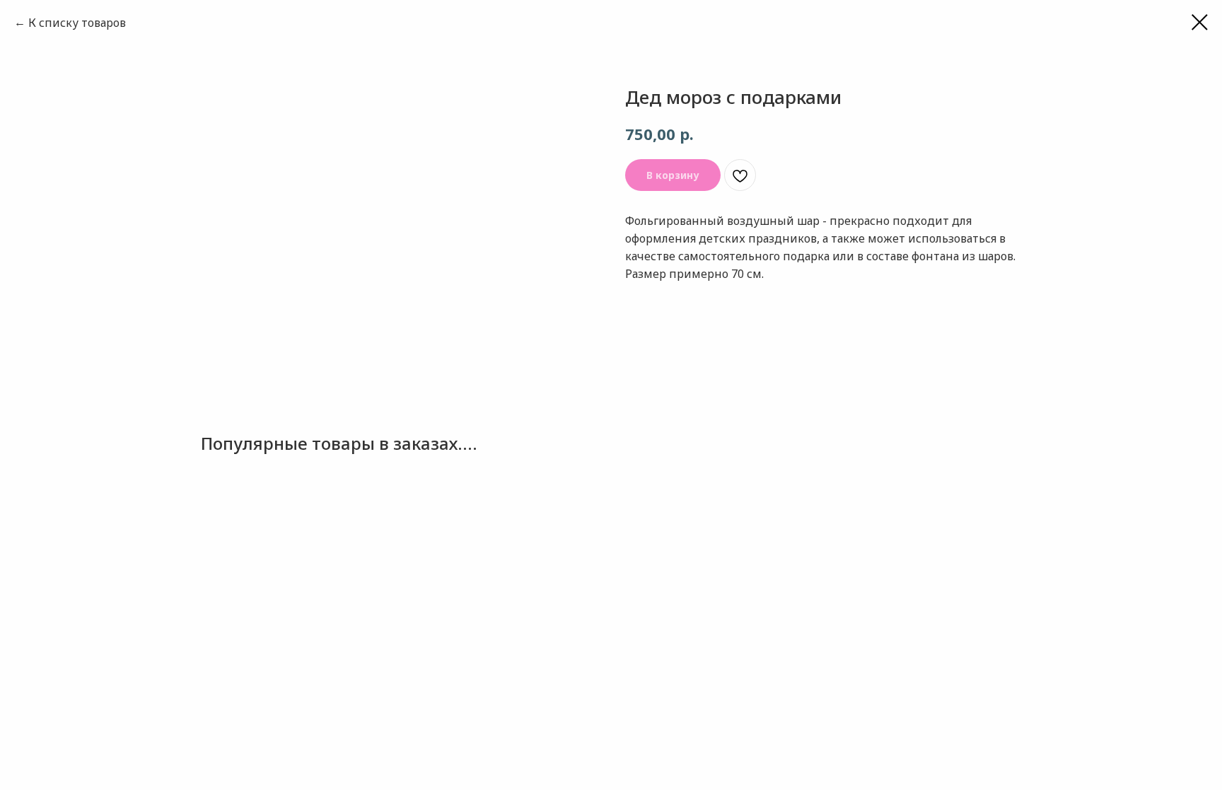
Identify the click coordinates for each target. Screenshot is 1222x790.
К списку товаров (77, 22)
